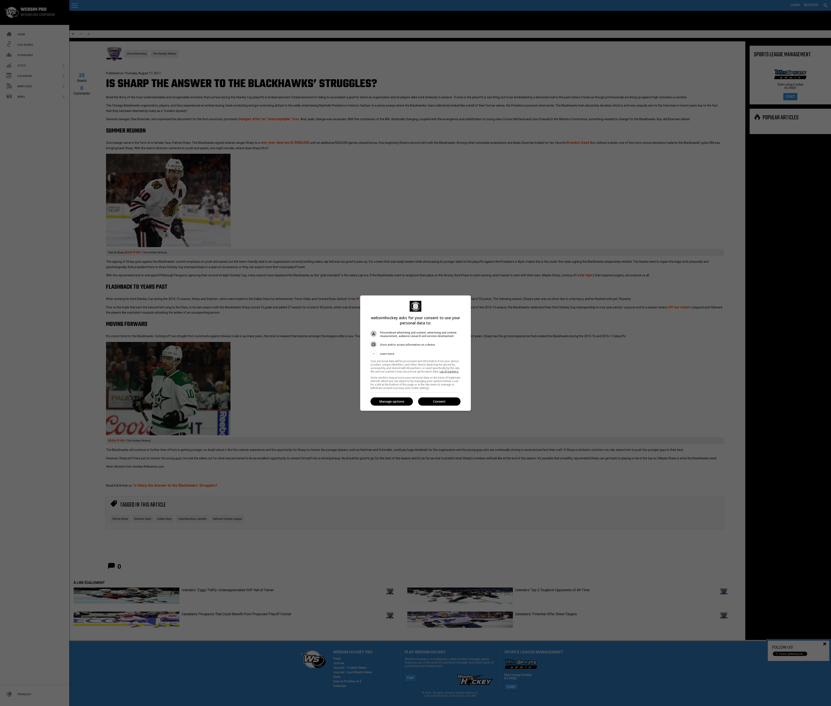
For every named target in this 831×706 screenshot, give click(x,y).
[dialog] (415, 353)
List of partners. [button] (449, 371)
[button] (415, 354)
